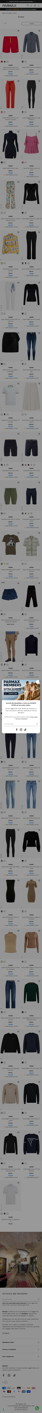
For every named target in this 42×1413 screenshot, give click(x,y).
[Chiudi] (38, 682)
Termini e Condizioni (21, 718)
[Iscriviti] (35, 724)
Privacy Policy (34, 717)
